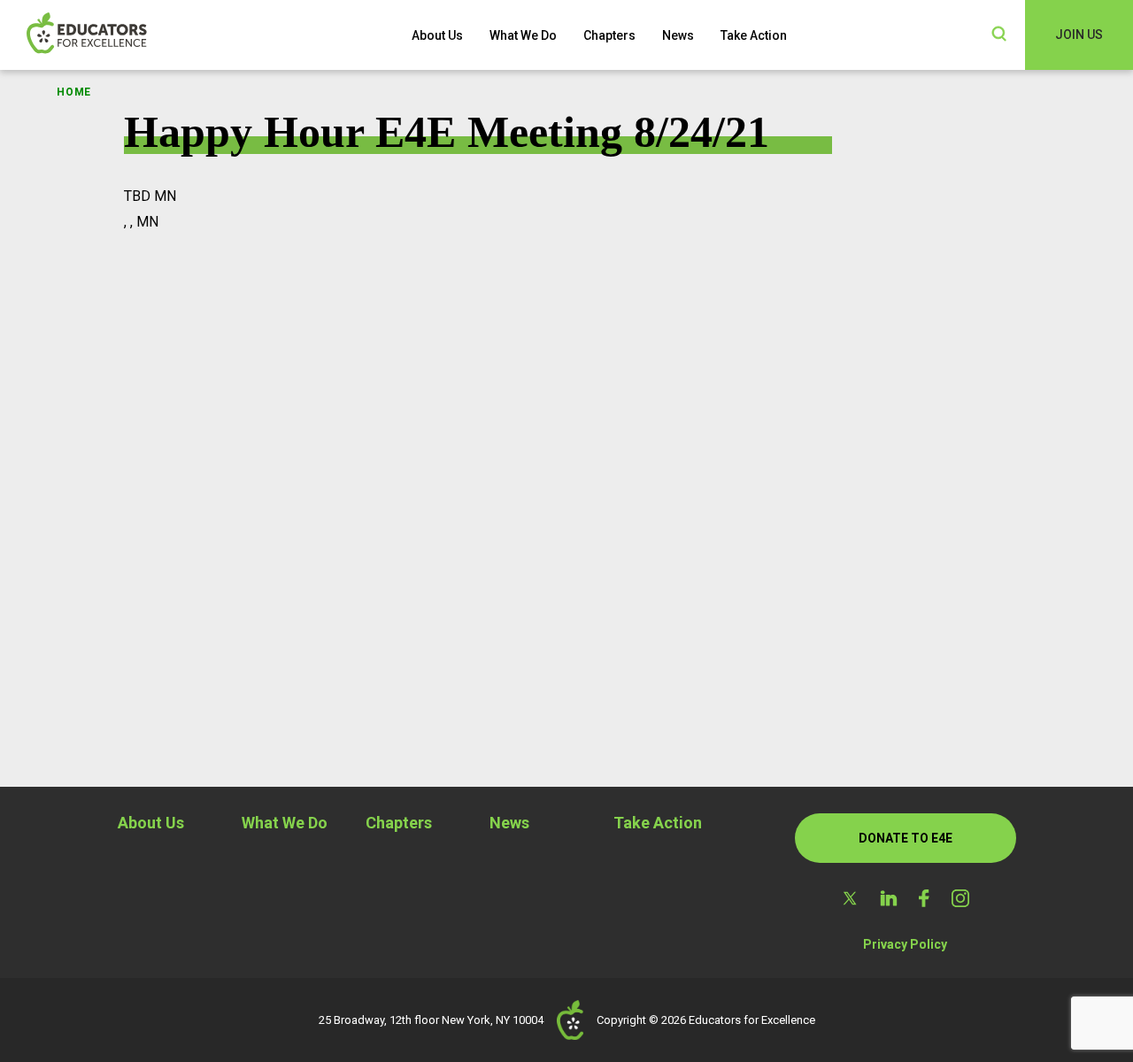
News (678, 35)
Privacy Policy (905, 944)
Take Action (754, 35)
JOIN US (1079, 34)
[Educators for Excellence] (115, 35)
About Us (437, 35)
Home (74, 92)
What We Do (523, 35)
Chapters (609, 35)
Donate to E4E (905, 838)
